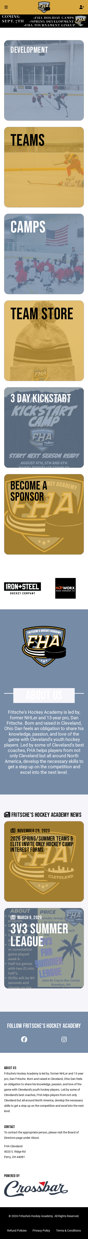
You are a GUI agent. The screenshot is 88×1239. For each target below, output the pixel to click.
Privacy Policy (41, 1230)
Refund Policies (17, 1230)
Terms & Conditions (68, 1230)
